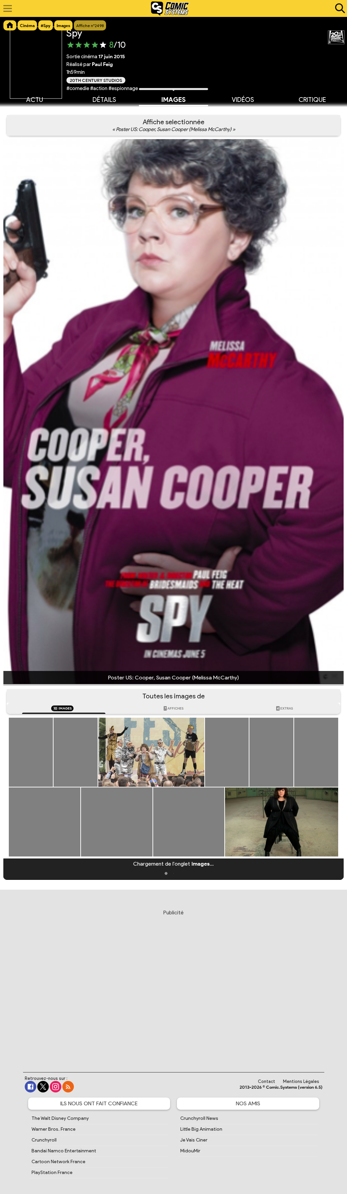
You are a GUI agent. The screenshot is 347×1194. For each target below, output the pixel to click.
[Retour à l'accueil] (170, 8)
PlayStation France (52, 1172)
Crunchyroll (44, 1140)
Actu (34, 100)
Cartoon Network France (58, 1162)
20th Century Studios (96, 80)
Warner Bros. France (54, 1129)
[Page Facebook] (30, 1086)
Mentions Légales (301, 1081)
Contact (266, 1081)
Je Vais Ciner (193, 1140)
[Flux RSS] (68, 1086)
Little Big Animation (201, 1129)
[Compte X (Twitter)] (43, 1086)
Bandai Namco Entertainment (64, 1151)
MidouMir (190, 1151)
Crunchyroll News (199, 1118)
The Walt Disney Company (60, 1118)
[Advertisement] (173, 984)
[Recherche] (338, 8)
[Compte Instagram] (55, 1086)
